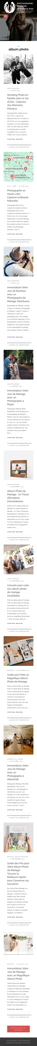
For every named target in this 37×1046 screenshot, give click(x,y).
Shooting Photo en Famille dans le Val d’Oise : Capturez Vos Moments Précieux (17, 101)
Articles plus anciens (18, 1029)
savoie (20, 759)
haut (9, 186)
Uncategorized (13, 88)
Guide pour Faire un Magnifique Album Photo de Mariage (18, 678)
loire (14, 186)
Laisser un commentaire (19, 147)
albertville (12, 759)
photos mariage (21, 857)
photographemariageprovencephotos (19, 145)
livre (9, 578)
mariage (15, 578)
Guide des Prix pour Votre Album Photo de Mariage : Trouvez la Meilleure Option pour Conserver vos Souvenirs (18, 873)
